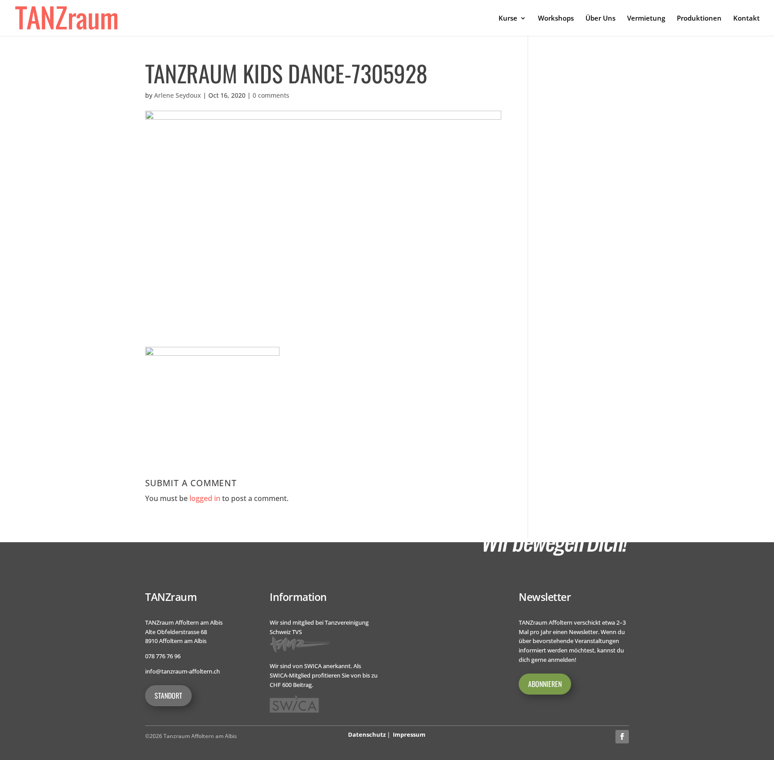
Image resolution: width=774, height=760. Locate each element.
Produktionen (699, 18)
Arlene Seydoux (177, 95)
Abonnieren (545, 683)
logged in (204, 498)
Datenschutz (367, 734)
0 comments (271, 95)
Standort (168, 695)
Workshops (556, 18)
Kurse (508, 18)
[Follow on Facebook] (622, 736)
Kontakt (746, 18)
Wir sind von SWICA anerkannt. (311, 666)
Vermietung (646, 18)
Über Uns (600, 18)
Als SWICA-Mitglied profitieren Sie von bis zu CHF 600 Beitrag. (324, 675)
